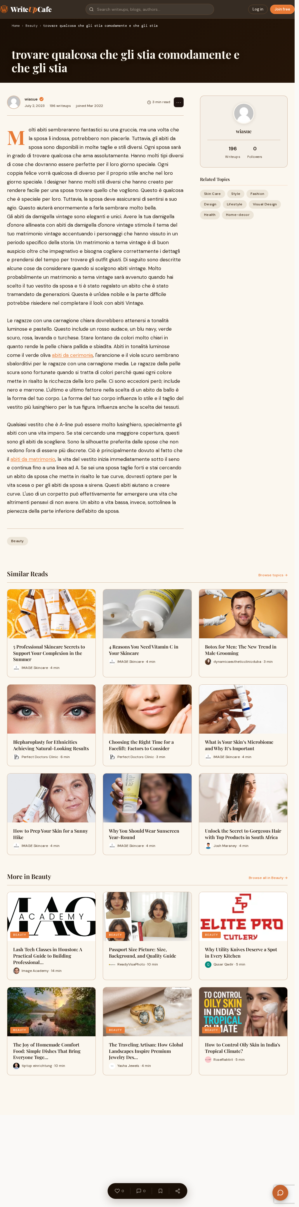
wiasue (31, 99)
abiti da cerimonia (72, 355)
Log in (258, 9)
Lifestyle (235, 204)
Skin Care (212, 193)
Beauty (31, 26)
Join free (282, 9)
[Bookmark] (160, 1191)
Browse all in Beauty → (268, 877)
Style (236, 193)
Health (210, 214)
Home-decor (238, 214)
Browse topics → (273, 575)
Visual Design (265, 204)
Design (210, 204)
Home (16, 26)
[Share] (177, 1191)
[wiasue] (13, 102)
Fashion (257, 193)
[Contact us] (280, 1193)
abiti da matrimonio (33, 459)
